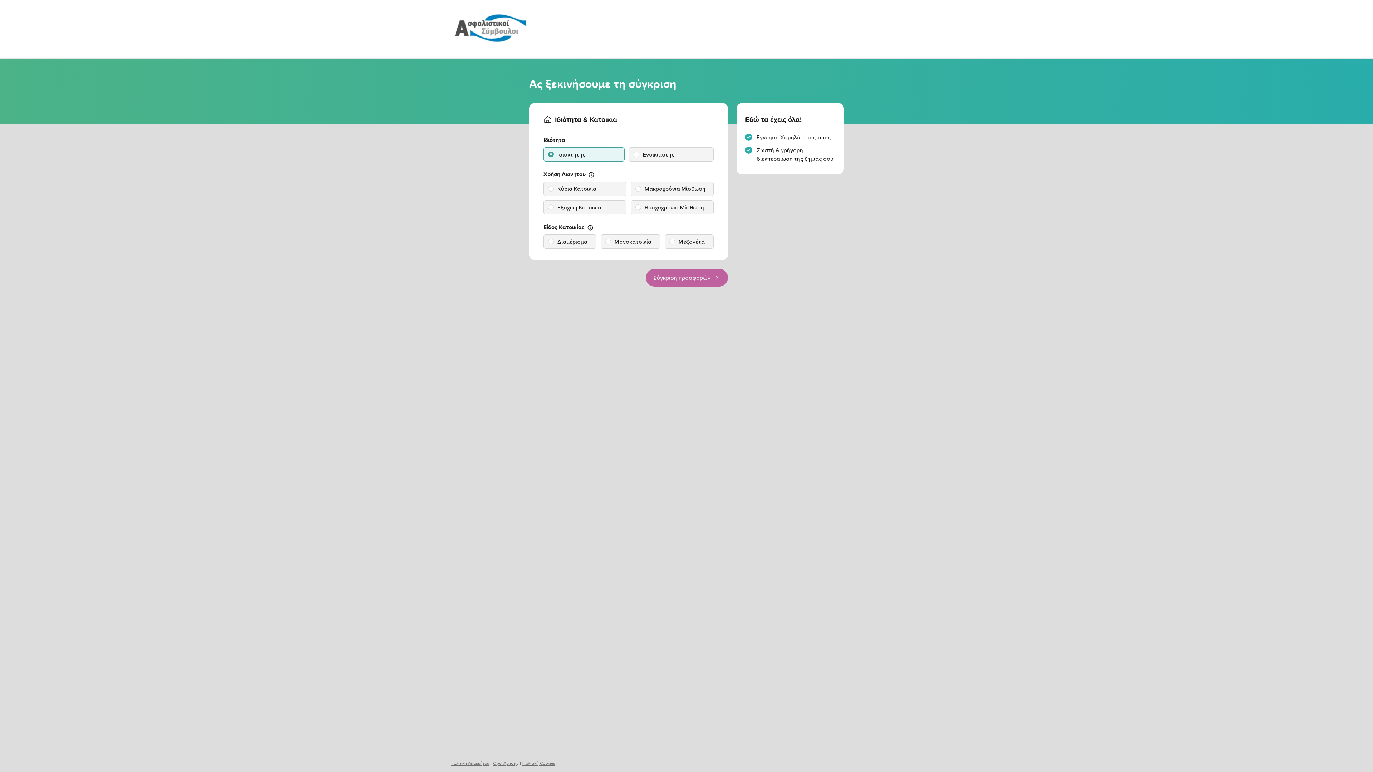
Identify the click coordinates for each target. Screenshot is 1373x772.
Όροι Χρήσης (505, 763)
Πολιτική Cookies (538, 763)
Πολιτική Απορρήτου (470, 763)
